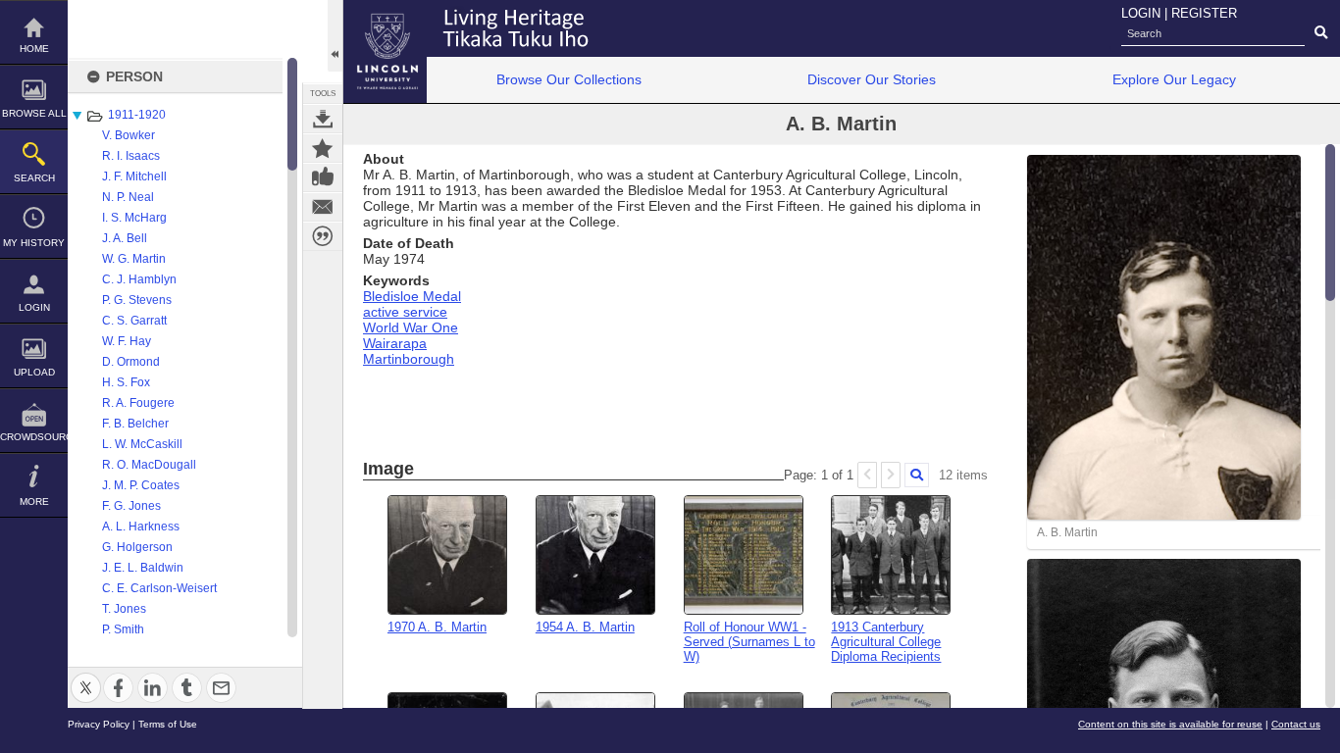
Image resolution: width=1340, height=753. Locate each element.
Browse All (34, 113)
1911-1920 (137, 115)
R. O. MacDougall (149, 465)
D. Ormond (131, 362)
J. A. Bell (124, 238)
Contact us (1295, 724)
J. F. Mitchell (134, 176)
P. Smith (123, 629)
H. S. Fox (126, 382)
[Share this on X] (86, 676)
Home (34, 48)
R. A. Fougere (138, 403)
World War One (410, 327)
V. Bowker (128, 135)
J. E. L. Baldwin (142, 568)
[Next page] (891, 475)
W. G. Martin (134, 259)
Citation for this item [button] (322, 236)
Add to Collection (322, 148)
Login (34, 307)
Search (34, 178)
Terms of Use (167, 724)
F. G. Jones (131, 506)
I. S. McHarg (134, 218)
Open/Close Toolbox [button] (335, 36)
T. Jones (124, 609)
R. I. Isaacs (131, 156)
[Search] (916, 475)
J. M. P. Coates (141, 485)
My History (34, 242)
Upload (34, 372)
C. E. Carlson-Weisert (159, 588)
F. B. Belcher (135, 423)
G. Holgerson (137, 547)
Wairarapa (395, 343)
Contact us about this (322, 207)
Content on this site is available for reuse (1170, 724)
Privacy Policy (98, 724)
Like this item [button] (322, 177)
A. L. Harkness (141, 526)
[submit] (1321, 33)
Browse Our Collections (569, 79)
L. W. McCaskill (142, 444)
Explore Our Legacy (1174, 79)
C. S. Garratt (134, 320)
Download (322, 118)
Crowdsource (34, 436)
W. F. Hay (126, 341)
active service (405, 312)
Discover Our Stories (871, 79)
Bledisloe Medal (412, 296)
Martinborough (408, 359)
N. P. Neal (128, 197)
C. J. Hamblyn (139, 279)
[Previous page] (867, 475)
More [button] (34, 501)
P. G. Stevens (137, 300)
